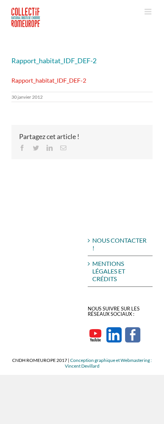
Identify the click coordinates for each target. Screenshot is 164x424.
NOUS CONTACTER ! (119, 244)
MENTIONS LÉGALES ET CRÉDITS (108, 271)
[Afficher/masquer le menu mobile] (149, 12)
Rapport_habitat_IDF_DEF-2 (48, 80)
